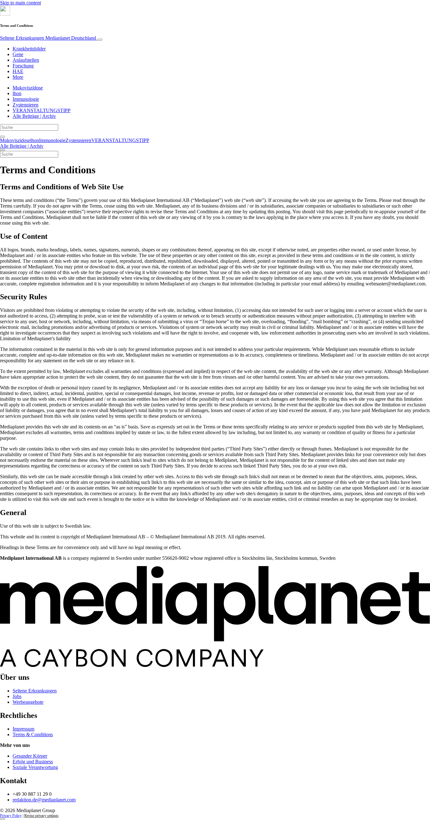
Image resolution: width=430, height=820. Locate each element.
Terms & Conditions (33, 734)
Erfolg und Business (33, 761)
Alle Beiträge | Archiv (34, 116)
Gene (18, 54)
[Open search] (2, 137)
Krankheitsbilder (29, 48)
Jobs (17, 696)
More (18, 77)
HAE (18, 71)
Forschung (23, 65)
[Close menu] (2, 150)
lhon (17, 93)
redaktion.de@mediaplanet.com (44, 799)
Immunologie (26, 99)
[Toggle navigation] (99, 40)
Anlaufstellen (26, 60)
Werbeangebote (28, 702)
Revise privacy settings (41, 815)
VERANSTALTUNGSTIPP (42, 110)
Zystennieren (25, 104)
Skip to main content (20, 2)
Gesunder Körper (30, 756)
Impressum (23, 728)
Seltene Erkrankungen (48, 38)
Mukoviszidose (28, 87)
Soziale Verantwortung (35, 767)
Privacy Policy (11, 815)
